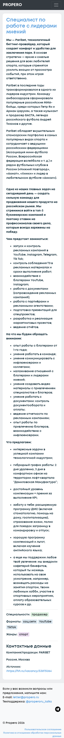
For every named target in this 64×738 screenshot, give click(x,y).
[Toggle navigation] (56, 5)
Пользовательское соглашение (43, 729)
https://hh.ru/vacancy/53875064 (29, 671)
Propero (12, 5)
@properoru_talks (39, 702)
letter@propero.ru (26, 697)
